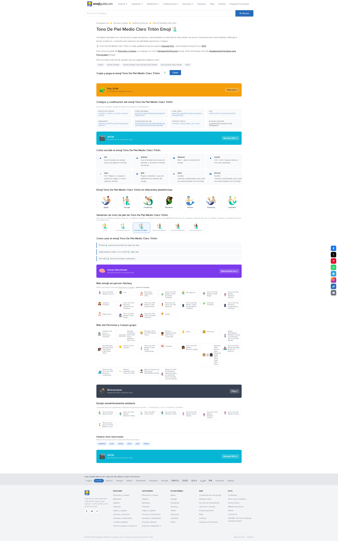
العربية (202, 481)
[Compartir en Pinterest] (333, 261)
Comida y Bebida (120, 522)
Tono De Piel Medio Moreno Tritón (127, 414)
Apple (173, 495)
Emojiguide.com (102, 23)
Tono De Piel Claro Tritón (147, 413)
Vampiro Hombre (103, 304)
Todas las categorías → (151, 526)
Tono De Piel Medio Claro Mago (126, 315)
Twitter (173, 510)
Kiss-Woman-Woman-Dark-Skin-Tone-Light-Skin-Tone (106, 349)
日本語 (185, 481)
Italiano (129, 481)
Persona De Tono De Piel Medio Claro (105, 425)
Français (119, 481)
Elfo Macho (188, 292)
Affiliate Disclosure (235, 507)
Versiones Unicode (207, 507)
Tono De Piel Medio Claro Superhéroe (147, 305)
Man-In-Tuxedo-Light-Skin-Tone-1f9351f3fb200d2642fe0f (149, 371)
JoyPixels (174, 518)
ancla (129, 444)
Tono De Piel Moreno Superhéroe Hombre (126, 306)
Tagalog (230, 481)
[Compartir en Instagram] (333, 280)
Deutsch (109, 481)
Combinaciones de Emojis (210, 495)
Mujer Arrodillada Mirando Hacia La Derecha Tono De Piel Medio (231, 335)
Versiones (187, 4)
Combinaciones (170, 4)
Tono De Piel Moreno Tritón (169, 413)
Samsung (174, 514)
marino (146, 444)
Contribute (232, 495)
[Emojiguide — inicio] (86, 493)
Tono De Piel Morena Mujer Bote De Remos (231, 348)
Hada (165, 314)
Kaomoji (222, 4)
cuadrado (101, 444)
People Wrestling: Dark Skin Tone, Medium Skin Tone (127, 335)
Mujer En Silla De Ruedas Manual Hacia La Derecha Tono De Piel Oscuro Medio (169, 374)
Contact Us (232, 514)
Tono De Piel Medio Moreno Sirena (231, 295)
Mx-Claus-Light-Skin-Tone (146, 294)
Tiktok (173, 522)
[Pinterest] (97, 511)
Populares (201, 4)
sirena (100, 65)
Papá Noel (104, 314)
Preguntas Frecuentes (239, 4)
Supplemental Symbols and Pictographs (220, 124)
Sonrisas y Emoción (121, 514)
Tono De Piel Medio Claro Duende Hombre (168, 295)
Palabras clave (205, 499)
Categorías (137, 4)
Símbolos (117, 507)
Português (153, 481)
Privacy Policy (233, 503)
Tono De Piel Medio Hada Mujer (210, 294)
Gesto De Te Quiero (126, 347)
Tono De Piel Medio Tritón (105, 413)
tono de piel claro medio (171, 65)
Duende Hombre (208, 304)
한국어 (194, 481)
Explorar (122, 4)
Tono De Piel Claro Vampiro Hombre (148, 315)
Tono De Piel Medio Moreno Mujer (189, 347)
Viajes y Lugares (120, 510)
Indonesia (219, 481)
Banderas (117, 499)
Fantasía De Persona (140, 23)
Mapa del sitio (239, 537)
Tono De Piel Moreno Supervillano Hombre (231, 306)
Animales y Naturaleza (122, 518)
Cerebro (166, 346)
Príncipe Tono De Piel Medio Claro (148, 333)
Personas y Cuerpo (120, 23)
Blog (212, 4)
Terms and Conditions (237, 499)
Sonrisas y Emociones (151, 514)
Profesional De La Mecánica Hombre (105, 334)
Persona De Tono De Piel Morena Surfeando (105, 372)
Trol (122, 292)
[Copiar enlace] (333, 286)
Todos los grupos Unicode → (125, 526)
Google (174, 499)
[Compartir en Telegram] (333, 273)
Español (98, 481)
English (89, 481)
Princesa (208, 331)
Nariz (185, 331)
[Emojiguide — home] (100, 4)
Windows (174, 507)
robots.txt (250, 537)
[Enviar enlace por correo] (333, 292)
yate (137, 444)
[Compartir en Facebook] (333, 248)
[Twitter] (92, 511)
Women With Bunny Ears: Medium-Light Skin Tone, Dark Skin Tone (211, 355)
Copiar (175, 72)
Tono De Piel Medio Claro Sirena (189, 414)
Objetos (116, 503)
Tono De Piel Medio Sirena (106, 293)
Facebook (175, 503)
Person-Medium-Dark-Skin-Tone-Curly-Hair (169, 334)
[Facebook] (86, 511)
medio (120, 444)
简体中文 (175, 481)
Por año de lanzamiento (209, 503)
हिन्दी (210, 481)
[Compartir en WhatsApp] (333, 267)
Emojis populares (206, 510)
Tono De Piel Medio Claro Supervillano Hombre (189, 306)
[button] (113, 113)
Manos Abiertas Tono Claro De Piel (127, 371)
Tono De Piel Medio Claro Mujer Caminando (147, 348)
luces (112, 444)
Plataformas (153, 4)
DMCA (230, 510)
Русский (164, 481)
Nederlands (141, 481)
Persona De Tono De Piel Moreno (168, 305)
